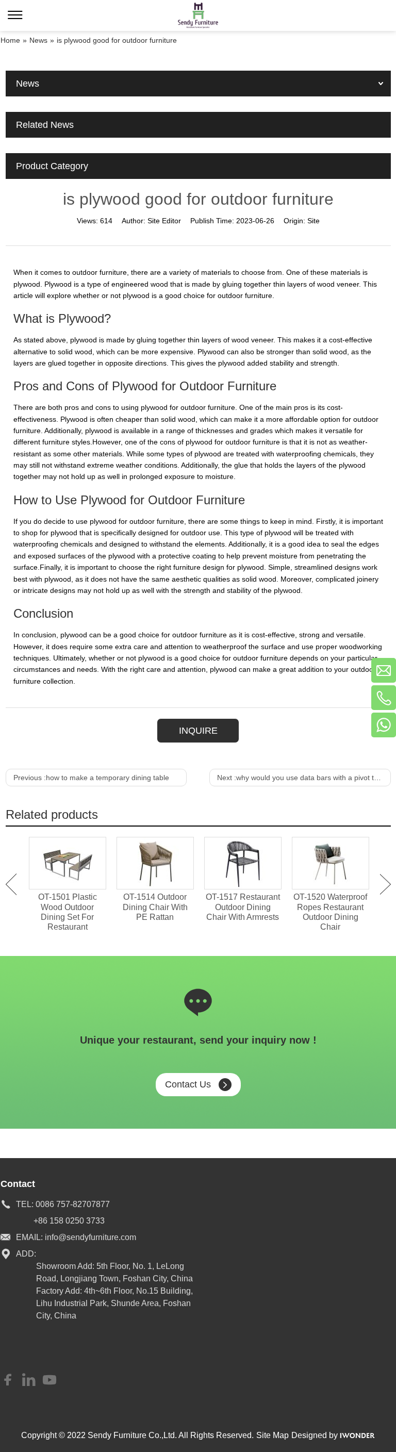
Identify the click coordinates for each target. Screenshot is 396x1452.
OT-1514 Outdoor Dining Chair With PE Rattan (155, 907)
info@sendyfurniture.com (90, 1237)
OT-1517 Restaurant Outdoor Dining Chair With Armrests (243, 907)
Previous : (91, 777)
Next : (302, 777)
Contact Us (188, 1084)
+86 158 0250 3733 (69, 1220)
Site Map (272, 1435)
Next (385, 884)
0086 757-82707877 (73, 1204)
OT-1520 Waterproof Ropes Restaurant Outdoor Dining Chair (330, 912)
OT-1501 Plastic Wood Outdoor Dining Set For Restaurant (67, 912)
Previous (11, 884)
